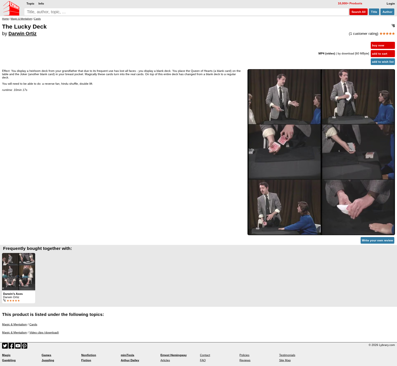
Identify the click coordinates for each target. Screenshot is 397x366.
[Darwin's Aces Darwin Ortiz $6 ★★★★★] (18, 271)
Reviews (244, 360)
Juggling (48, 360)
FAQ (203, 360)
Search (358, 11)
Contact (205, 355)
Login (391, 3)
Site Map (285, 360)
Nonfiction (88, 355)
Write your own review (377, 240)
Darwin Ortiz (22, 33)
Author (387, 11)
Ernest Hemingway (173, 355)
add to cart (379, 53)
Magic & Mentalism (14, 324)
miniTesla (127, 355)
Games (46, 355)
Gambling (9, 360)
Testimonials (287, 355)
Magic (6, 355)
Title (374, 11)
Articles (165, 360)
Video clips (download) (44, 332)
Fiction (86, 360)
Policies (244, 355)
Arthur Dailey (130, 360)
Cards (33, 324)
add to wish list (383, 61)
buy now (378, 45)
